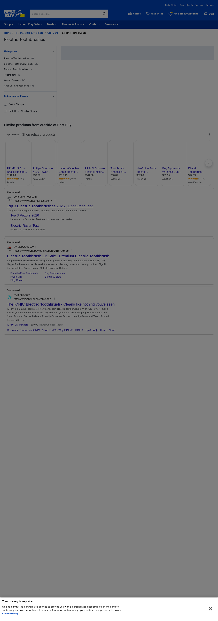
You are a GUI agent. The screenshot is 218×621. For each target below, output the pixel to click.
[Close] (210, 609)
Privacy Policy (10, 613)
